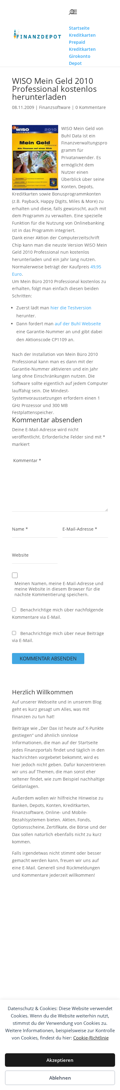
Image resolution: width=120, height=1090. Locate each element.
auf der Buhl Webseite (78, 324)
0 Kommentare (90, 107)
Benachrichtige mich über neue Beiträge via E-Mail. (58, 637)
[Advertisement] (60, 947)
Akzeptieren (60, 1060)
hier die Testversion (70, 308)
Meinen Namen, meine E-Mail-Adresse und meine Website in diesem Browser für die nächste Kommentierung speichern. (58, 588)
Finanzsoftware (54, 107)
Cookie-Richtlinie (91, 1038)
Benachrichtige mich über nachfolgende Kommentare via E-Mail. (57, 613)
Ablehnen (60, 1078)
